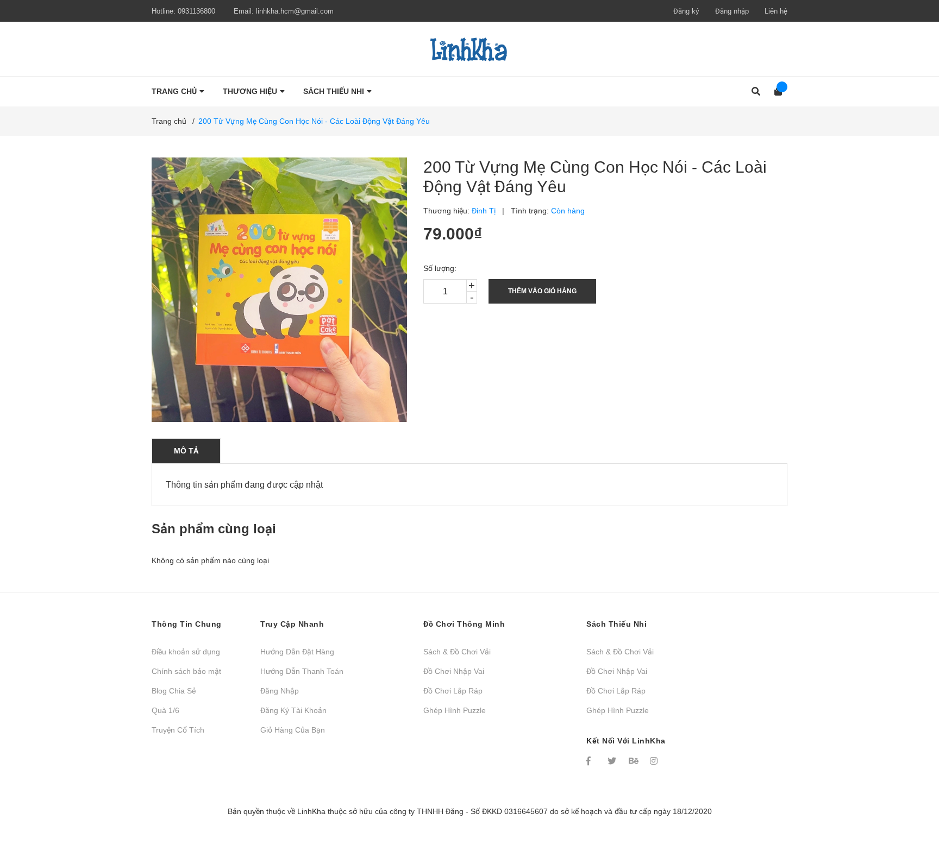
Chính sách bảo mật (186, 671)
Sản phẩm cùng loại (214, 528)
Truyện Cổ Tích (178, 730)
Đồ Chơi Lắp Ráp (453, 690)
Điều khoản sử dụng (186, 651)
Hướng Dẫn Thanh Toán (301, 671)
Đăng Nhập (279, 690)
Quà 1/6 (165, 710)
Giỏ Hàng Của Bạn (292, 730)
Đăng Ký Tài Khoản (293, 710)
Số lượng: (439, 268)
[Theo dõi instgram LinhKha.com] (655, 760)
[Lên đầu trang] (909, 792)
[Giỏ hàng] (774, 91)
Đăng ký (686, 11)
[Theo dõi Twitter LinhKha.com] (613, 760)
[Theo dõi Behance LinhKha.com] (634, 760)
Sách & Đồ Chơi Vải (457, 651)
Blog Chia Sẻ (174, 690)
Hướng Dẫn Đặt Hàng (297, 651)
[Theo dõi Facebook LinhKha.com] (591, 760)
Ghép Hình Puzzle (454, 710)
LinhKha (311, 811)
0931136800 (196, 11)
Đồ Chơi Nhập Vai (453, 671)
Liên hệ (776, 11)
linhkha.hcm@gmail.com (295, 11)
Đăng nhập (732, 11)
